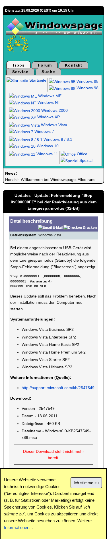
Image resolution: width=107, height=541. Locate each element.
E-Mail (58, 228)
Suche (48, 71)
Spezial (85, 160)
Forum (45, 65)
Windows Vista (53, 125)
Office (81, 154)
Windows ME (49, 96)
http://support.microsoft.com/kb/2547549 (58, 387)
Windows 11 (46, 154)
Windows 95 (86, 81)
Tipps (18, 65)
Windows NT (48, 102)
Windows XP (48, 117)
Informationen (16, 527)
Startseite (37, 80)
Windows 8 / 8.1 (57, 139)
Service (20, 71)
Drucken (90, 228)
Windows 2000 (54, 110)
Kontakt (73, 65)
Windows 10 (47, 146)
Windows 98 (86, 88)
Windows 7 (43, 131)
